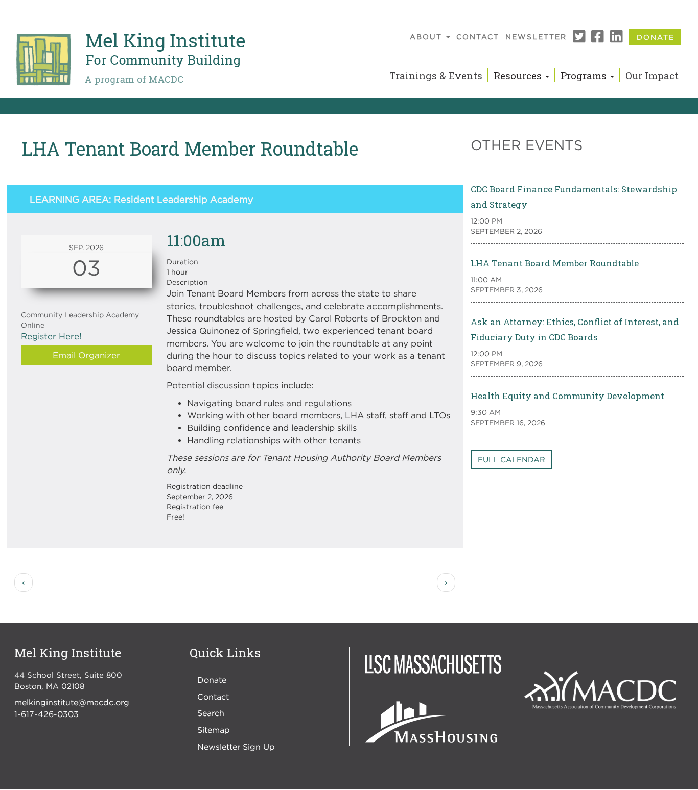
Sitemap (213, 729)
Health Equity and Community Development (567, 396)
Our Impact (652, 75)
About (427, 36)
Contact (477, 36)
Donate (655, 37)
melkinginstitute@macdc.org (71, 702)
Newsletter (536, 36)
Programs (585, 75)
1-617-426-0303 (46, 714)
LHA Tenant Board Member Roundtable (555, 263)
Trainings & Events (435, 75)
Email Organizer (86, 355)
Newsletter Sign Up (236, 746)
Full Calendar (511, 459)
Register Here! (51, 336)
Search (210, 713)
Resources (519, 75)
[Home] (130, 59)
